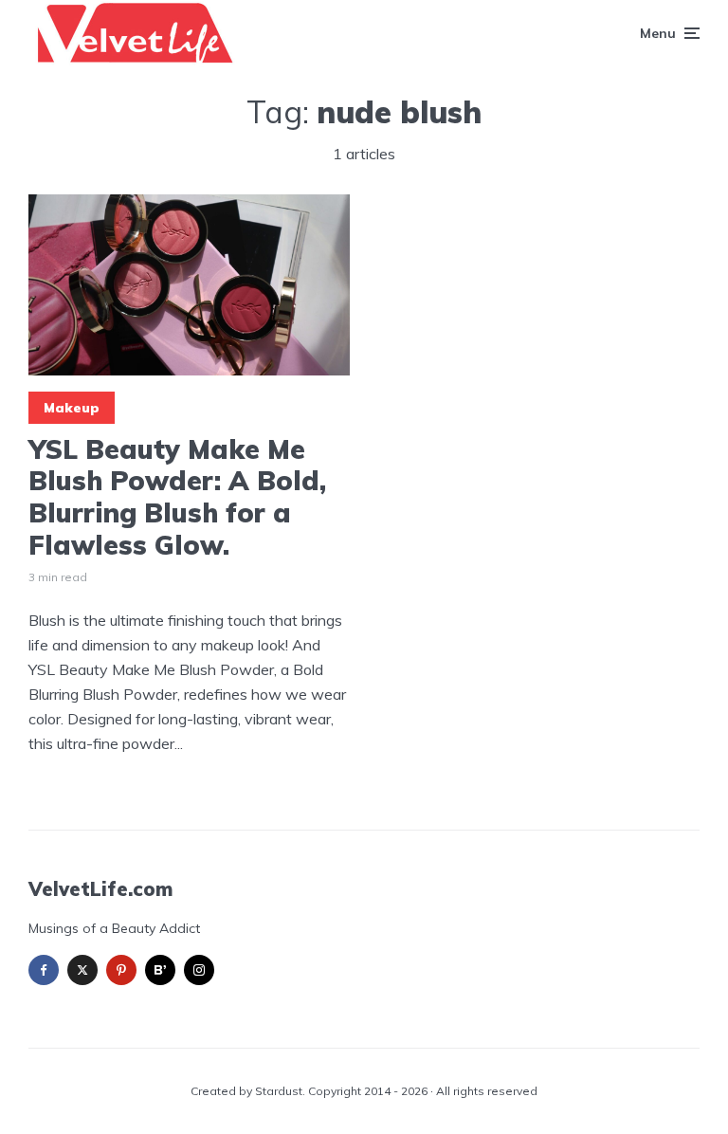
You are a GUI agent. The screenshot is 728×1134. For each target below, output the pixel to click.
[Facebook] (43, 970)
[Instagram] (199, 970)
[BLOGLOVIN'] (160, 970)
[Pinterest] (121, 970)
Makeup (72, 407)
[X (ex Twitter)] (82, 970)
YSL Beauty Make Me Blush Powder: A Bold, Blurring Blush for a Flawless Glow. (177, 496)
